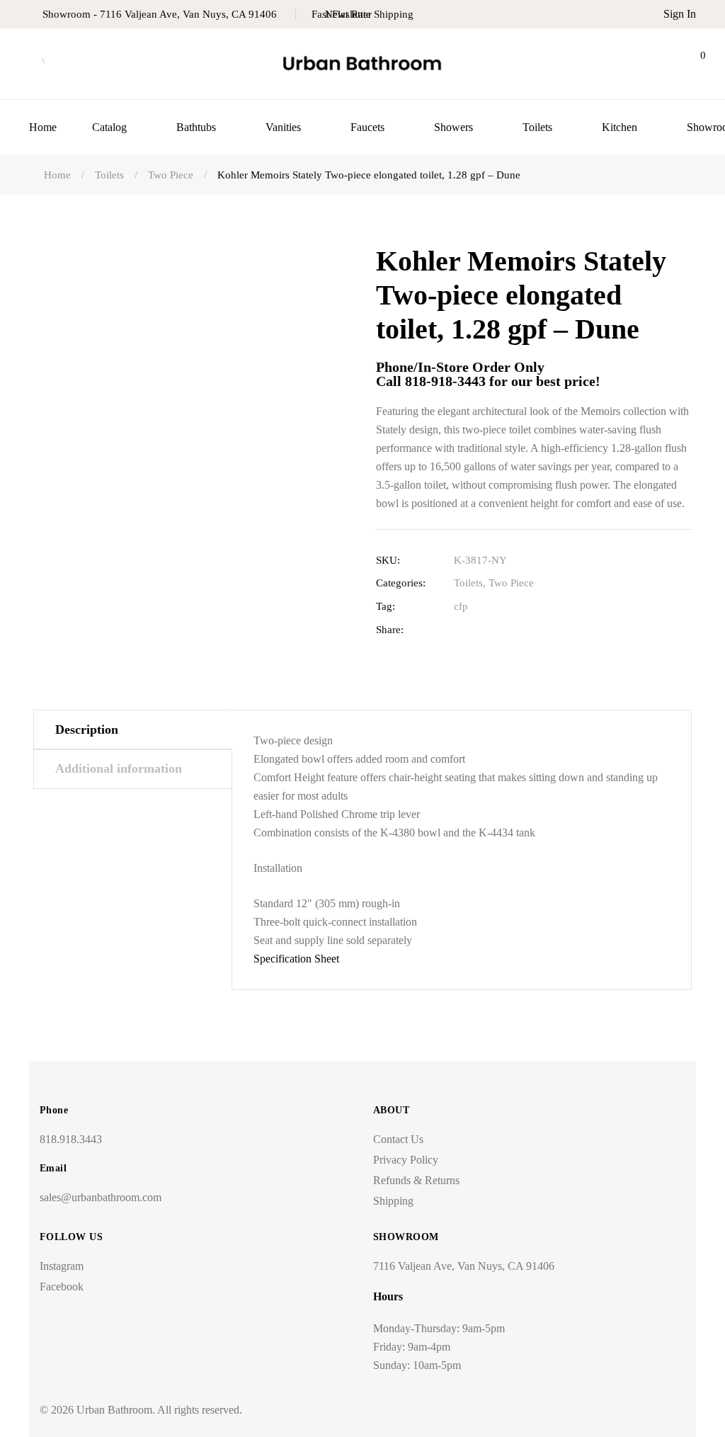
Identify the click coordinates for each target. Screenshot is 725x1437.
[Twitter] (482, 630)
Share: (390, 629)
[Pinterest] (548, 630)
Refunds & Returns (416, 1180)
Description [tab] (86, 729)
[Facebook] (460, 630)
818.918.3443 (71, 1139)
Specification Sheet (296, 959)
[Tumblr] (526, 630)
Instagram (62, 1266)
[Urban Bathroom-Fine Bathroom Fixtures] (362, 64)
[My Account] (656, 63)
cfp (461, 606)
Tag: (385, 606)
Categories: (401, 583)
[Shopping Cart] (691, 63)
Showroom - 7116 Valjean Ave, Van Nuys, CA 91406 (159, 14)
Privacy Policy (405, 1160)
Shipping (393, 1201)
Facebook (62, 1286)
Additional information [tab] (118, 768)
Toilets (468, 583)
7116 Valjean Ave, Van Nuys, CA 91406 (463, 1266)
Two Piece (511, 583)
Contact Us (398, 1139)
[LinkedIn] (504, 630)
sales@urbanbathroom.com (100, 1197)
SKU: (388, 560)
